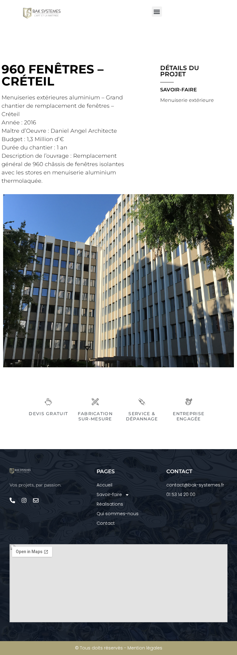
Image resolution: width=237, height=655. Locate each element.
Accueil (104, 485)
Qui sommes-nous (118, 514)
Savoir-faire (109, 494)
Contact (106, 523)
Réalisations (110, 504)
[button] (157, 11)
